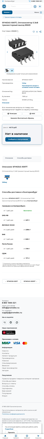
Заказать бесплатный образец (22, 118)
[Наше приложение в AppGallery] (8, 333)
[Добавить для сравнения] (37, 31)
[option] (22, 50)
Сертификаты (7, 388)
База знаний (6, 391)
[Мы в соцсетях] (4, 322)
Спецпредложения (9, 363)
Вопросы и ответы (9, 383)
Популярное (6, 393)
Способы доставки (24, 158)
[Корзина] (40, 6)
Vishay (24, 83)
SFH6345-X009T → (30, 281)
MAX (33, 113)
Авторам (5, 370)
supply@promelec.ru (12, 313)
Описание (5, 103)
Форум (4, 396)
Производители (8, 358)
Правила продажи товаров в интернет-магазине (20, 379)
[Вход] (35, 6)
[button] (7, 52)
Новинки (5, 361)
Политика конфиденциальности (13, 414)
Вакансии (5, 365)
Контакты (5, 353)
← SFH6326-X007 (11, 281)
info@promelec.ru (10, 308)
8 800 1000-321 (9, 303)
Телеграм (13, 113)
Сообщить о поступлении (18, 139)
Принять (11, 432)
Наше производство (9, 368)
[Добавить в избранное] (33, 31)
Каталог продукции (9, 356)
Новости (5, 351)
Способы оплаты (8, 386)
